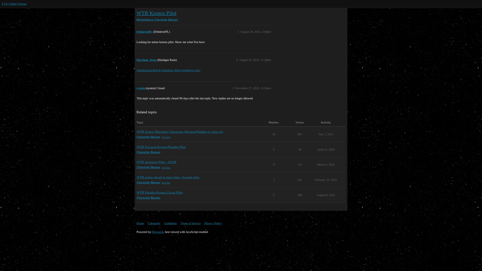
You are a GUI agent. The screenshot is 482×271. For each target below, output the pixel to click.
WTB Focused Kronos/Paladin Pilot (161, 147)
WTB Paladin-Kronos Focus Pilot (160, 192)
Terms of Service (191, 223)
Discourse (157, 232)
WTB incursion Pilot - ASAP (156, 162)
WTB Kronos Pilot (156, 13)
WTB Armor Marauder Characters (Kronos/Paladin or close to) (180, 132)
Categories (154, 223)
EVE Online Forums (14, 3)
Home (140, 223)
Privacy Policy (213, 223)
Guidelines (170, 223)
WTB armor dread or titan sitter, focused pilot (168, 177)
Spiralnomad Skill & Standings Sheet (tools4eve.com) (168, 70)
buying (166, 137)
